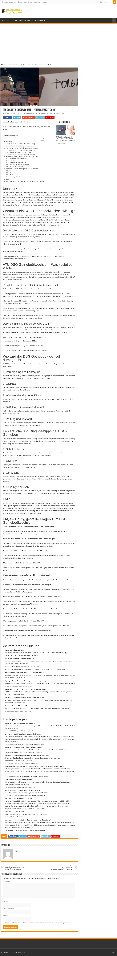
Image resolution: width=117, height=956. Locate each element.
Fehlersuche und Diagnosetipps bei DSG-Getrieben (22, 169)
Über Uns (37, 2)
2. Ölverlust (12, 173)
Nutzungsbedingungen (9, 2)
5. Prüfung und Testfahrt (16, 166)
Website (5, 916)
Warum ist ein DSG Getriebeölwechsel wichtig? (20, 144)
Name (5, 901)
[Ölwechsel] (12, 10)
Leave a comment (46, 113)
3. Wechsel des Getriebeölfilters (18, 162)
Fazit (7, 179)
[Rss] (101, 2)
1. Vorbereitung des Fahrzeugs (18, 158)
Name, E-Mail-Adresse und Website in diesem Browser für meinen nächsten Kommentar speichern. (37, 923)
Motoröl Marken (40, 20)
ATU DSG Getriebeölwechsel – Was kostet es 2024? (22, 148)
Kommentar (7, 881)
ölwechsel (5, 20)
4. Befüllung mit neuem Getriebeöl (19, 164)
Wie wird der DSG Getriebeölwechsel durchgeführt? (22, 156)
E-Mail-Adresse (8, 909)
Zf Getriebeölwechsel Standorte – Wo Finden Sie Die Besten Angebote (65, 138)
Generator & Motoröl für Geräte (22, 20)
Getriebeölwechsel (13, 65)
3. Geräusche (12, 175)
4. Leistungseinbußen (15, 177)
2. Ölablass (12, 160)
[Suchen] (114, 2)
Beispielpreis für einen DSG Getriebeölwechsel (23, 154)
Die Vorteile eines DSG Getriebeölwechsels (21, 146)
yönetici (7, 113)
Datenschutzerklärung (25, 2)
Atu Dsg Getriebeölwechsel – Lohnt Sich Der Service (15, 867)
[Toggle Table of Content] (41, 139)
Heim (4, 65)
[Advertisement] (58, 42)
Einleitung (9, 141)
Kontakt (44, 2)
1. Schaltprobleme (14, 171)
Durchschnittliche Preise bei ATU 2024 (20, 152)
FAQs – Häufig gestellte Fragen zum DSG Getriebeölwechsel (25, 181)
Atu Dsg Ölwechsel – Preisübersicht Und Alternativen (62, 867)
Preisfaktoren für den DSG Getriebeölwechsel (22, 150)
